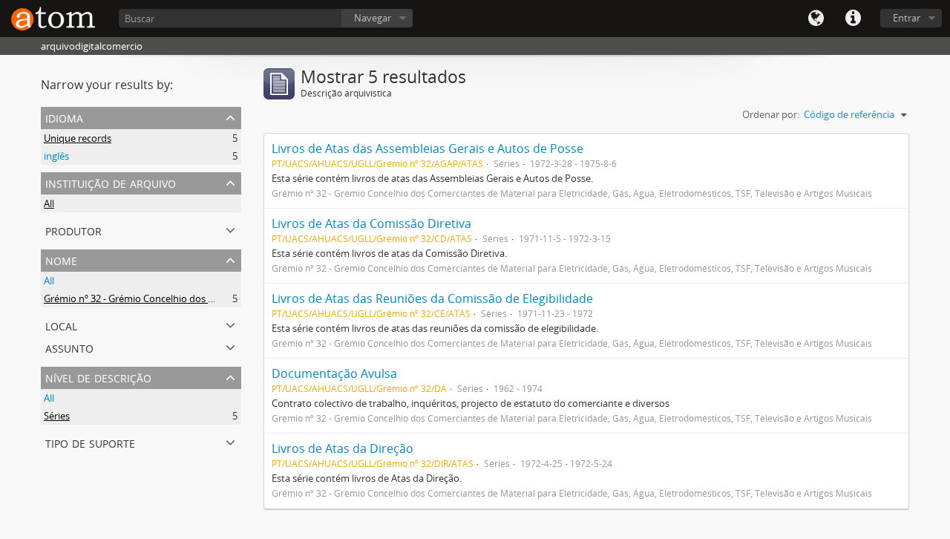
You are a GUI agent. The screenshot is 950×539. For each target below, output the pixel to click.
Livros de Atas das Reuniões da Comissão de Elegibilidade (432, 298)
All (49, 203)
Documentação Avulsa (334, 373)
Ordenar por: (770, 114)
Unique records (77, 138)
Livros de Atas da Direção (342, 448)
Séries (57, 415)
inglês (56, 156)
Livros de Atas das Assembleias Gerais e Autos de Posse (427, 148)
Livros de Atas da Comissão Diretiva (371, 223)
